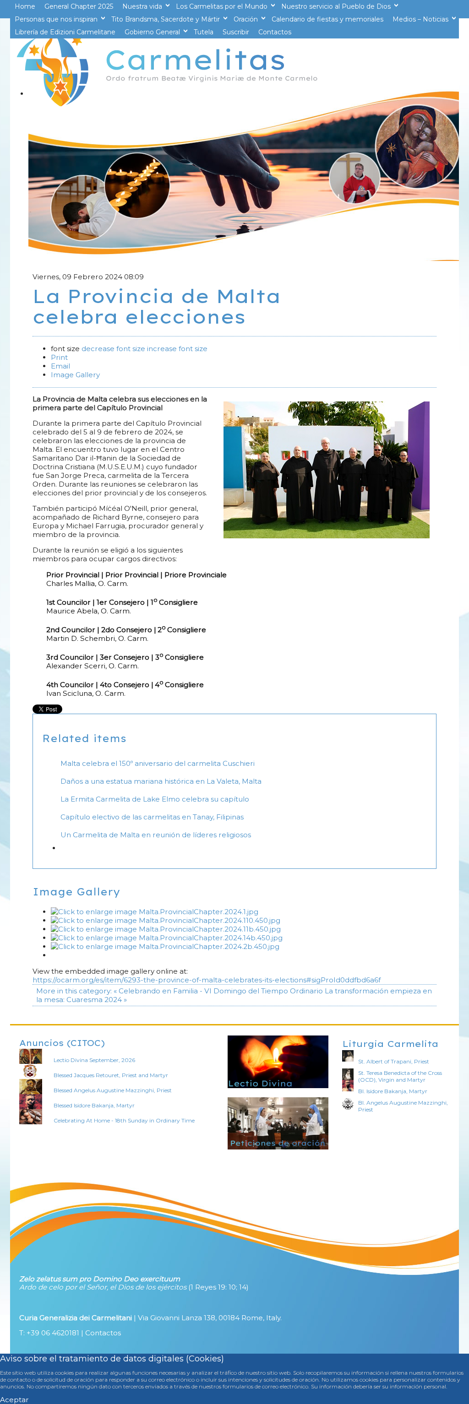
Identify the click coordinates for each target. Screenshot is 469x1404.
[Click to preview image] (327, 535)
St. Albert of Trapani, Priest (393, 1061)
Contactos (103, 1332)
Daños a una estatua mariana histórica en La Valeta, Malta (161, 781)
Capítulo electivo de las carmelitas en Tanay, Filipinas (152, 817)
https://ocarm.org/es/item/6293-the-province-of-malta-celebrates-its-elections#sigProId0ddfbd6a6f (207, 980)
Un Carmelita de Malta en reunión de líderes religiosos (155, 834)
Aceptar (14, 1399)
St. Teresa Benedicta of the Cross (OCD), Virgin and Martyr (400, 1076)
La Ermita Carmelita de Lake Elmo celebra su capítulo (154, 799)
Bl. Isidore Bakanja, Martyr (392, 1091)
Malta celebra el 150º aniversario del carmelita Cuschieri (157, 763)
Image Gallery (75, 374)
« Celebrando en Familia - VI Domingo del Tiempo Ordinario (218, 991)
